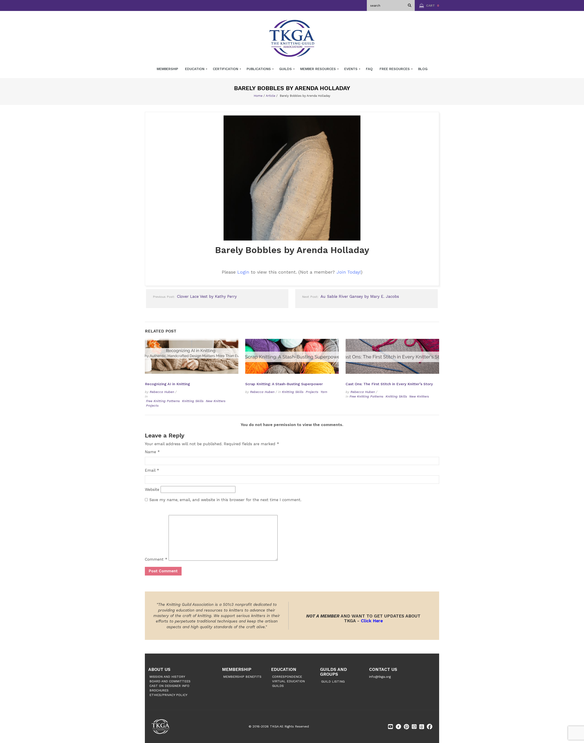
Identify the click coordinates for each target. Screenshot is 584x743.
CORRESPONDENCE (287, 676)
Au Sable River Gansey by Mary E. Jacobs (350, 296)
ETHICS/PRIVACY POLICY (168, 695)
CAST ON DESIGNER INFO (169, 686)
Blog (423, 69)
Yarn (324, 392)
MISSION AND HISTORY (167, 676)
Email (152, 470)
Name (152, 452)
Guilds (286, 69)
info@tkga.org (380, 676)
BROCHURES (159, 690)
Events (351, 69)
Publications (259, 69)
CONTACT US (383, 669)
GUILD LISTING (333, 681)
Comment (156, 559)
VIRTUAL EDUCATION (288, 681)
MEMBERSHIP (236, 669)
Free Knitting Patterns (163, 401)
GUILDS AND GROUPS (333, 672)
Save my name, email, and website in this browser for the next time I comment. (225, 499)
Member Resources (318, 69)
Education (195, 69)
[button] (429, 5)
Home (258, 95)
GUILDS (278, 686)
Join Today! (348, 272)
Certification (226, 69)
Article (270, 95)
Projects (152, 405)
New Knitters (215, 401)
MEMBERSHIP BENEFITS (242, 676)
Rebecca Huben (162, 392)
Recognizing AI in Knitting (168, 384)
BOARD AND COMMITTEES (169, 681)
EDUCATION (283, 669)
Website (152, 489)
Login (243, 272)
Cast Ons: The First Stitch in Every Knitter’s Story (389, 384)
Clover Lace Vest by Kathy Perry (195, 296)
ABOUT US (159, 669)
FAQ (369, 69)
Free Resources (395, 69)
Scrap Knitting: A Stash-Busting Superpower (284, 384)
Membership (167, 69)
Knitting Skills (192, 401)
